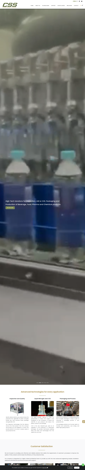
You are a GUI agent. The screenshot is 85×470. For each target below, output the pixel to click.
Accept (76, 467)
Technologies (45, 5)
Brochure (69, 5)
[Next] (82, 197)
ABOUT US (38, 5)
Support (53, 5)
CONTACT (76, 5)
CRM (74, 1)
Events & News (61, 5)
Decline (70, 467)
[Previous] (2, 197)
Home (32, 5)
